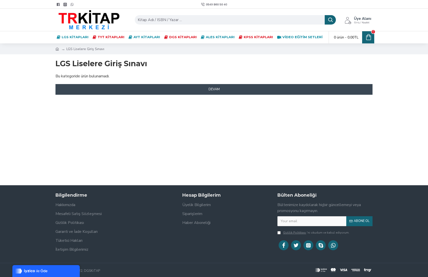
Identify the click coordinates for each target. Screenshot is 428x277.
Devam (214, 89)
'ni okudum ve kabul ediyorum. (316, 233)
